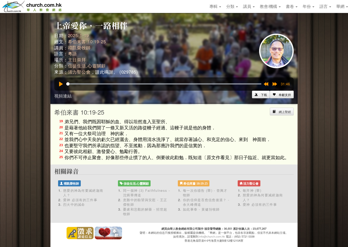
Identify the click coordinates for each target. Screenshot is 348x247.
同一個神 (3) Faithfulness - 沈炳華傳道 (146, 193)
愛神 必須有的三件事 (80, 199)
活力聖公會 (79, 71)
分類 (230, 6)
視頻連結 (63, 95)
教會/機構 (269, 6)
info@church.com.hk (212, 236)
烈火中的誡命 (74, 204)
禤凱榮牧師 (79, 47)
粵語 (72, 53)
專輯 (214, 6)
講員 (247, 6)
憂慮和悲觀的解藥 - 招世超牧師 (145, 211)
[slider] (163, 83)
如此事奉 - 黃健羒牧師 (201, 209)
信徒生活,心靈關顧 (87, 65)
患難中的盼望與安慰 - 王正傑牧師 (145, 202)
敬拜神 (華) (252, 190)
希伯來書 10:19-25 (87, 41)
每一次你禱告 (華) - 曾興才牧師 (205, 193)
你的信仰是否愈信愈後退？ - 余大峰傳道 (206, 202)
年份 (307, 6)
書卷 (290, 6)
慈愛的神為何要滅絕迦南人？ (83, 193)
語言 (324, 6)
